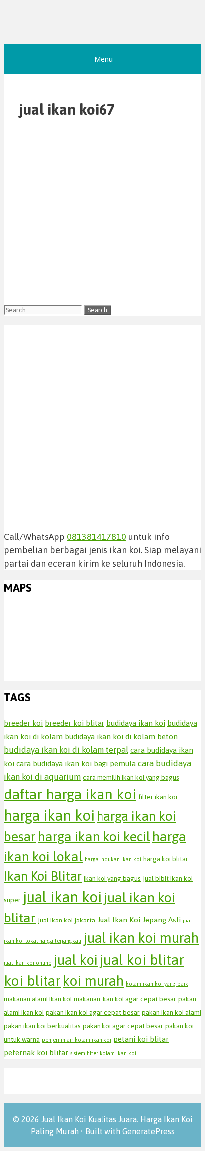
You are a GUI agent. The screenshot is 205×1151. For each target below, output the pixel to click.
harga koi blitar (165, 859)
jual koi (75, 960)
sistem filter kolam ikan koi (103, 1053)
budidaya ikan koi (135, 723)
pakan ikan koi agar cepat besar (93, 1012)
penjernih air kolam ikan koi (76, 1040)
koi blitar (32, 980)
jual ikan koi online (27, 963)
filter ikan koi (157, 797)
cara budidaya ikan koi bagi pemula (76, 763)
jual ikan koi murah (141, 938)
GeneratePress (148, 1131)
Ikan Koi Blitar (43, 876)
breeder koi (23, 723)
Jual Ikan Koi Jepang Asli (139, 920)
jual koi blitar (142, 959)
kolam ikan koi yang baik (157, 984)
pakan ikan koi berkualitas (42, 1026)
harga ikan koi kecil (94, 836)
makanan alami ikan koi (38, 999)
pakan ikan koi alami (171, 1012)
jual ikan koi (62, 897)
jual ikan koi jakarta (66, 920)
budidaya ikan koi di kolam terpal (66, 750)
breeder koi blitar (74, 723)
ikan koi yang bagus (112, 878)
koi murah (93, 981)
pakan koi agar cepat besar (123, 1026)
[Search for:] (44, 309)
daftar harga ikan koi (70, 794)
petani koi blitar (141, 1039)
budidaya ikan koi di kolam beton (121, 736)
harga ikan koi (49, 815)
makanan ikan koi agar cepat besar (125, 999)
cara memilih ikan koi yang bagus (131, 777)
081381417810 (96, 537)
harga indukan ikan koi (113, 859)
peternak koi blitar (36, 1052)
